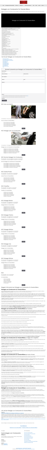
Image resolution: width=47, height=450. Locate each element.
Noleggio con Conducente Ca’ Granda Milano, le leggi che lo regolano (10, 51)
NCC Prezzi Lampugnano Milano (28, 432)
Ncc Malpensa (23, 425)
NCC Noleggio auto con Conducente (6, 32)
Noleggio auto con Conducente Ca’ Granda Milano (8, 33)
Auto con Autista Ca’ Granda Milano (6, 31)
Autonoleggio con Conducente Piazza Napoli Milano (30, 441)
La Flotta (39, 5)
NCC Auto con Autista (4, 30)
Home (3, 5)
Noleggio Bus (21, 5)
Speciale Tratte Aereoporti (28, 5)
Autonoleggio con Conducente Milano (9, 5)
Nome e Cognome (4, 76)
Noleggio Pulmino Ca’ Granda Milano (6, 41)
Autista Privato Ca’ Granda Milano (6, 36)
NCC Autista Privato (4, 35)
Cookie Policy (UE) (25, 448)
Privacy (3, 94)
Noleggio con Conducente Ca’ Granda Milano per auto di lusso (9, 52)
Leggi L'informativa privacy (19, 448)
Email (25, 79)
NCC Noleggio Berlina (5, 62)
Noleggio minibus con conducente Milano (29, 427)
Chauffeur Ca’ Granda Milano (5, 38)
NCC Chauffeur (4, 37)
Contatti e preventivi (6, 419)
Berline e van (16, 5)
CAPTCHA (3, 98)
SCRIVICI (23, 128)
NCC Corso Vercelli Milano (27, 440)
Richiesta (3, 82)
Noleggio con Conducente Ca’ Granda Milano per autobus (8, 50)
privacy (27, 95)
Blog (33, 5)
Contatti (42, 5)
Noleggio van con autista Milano (15, 427)
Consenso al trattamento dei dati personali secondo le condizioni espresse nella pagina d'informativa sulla (15, 95)
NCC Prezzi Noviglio (26, 439)
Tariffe (36, 5)
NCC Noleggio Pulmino (4, 40)
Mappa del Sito (29, 448)
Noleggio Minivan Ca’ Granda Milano (6, 46)
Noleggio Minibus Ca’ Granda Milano (6, 43)
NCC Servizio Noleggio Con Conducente (8, 60)
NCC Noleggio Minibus (4, 42)
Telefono (3, 79)
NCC (2, 47)
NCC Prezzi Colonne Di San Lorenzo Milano (29, 433)
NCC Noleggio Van (5, 65)
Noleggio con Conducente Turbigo (28, 442)
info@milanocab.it (5, 444)
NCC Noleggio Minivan (4, 45)
